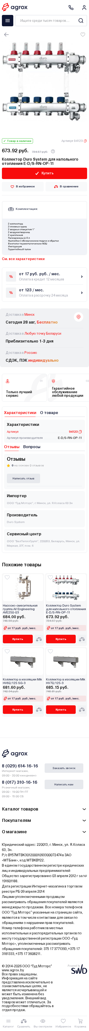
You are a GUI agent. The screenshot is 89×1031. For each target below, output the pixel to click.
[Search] (81, 20)
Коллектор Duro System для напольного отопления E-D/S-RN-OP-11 (66, 609)
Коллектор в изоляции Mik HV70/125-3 (65, 681)
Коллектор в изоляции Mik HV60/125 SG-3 (22, 681)
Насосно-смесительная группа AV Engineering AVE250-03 (20, 609)
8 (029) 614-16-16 (20, 765)
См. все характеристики (23, 259)
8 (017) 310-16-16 (19, 782)
